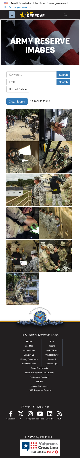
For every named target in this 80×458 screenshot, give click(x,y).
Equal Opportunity (39, 368)
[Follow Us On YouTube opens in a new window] (40, 414)
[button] (18, 7)
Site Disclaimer (29, 363)
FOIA (52, 341)
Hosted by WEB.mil (38, 437)
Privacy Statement (29, 359)
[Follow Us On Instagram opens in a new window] (30, 414)
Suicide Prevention (39, 386)
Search (63, 74)
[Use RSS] (59, 414)
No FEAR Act (52, 350)
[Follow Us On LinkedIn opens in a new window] (50, 414)
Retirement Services (39, 377)
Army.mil (52, 359)
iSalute (52, 346)
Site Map (29, 346)
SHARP (39, 381)
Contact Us (29, 355)
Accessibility (29, 350)
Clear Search (17, 101)
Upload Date (17, 89)
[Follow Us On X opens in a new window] (20, 414)
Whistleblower (51, 355)
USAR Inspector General (39, 390)
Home (29, 341)
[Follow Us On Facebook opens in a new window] (11, 414)
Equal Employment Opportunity (39, 372)
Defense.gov (52, 363)
